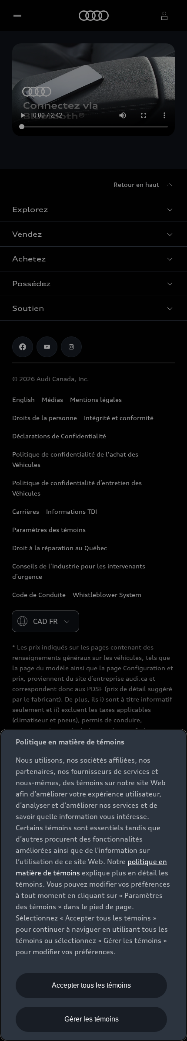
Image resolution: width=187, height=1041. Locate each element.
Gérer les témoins (91, 1019)
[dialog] (93, 885)
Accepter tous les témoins (91, 985)
